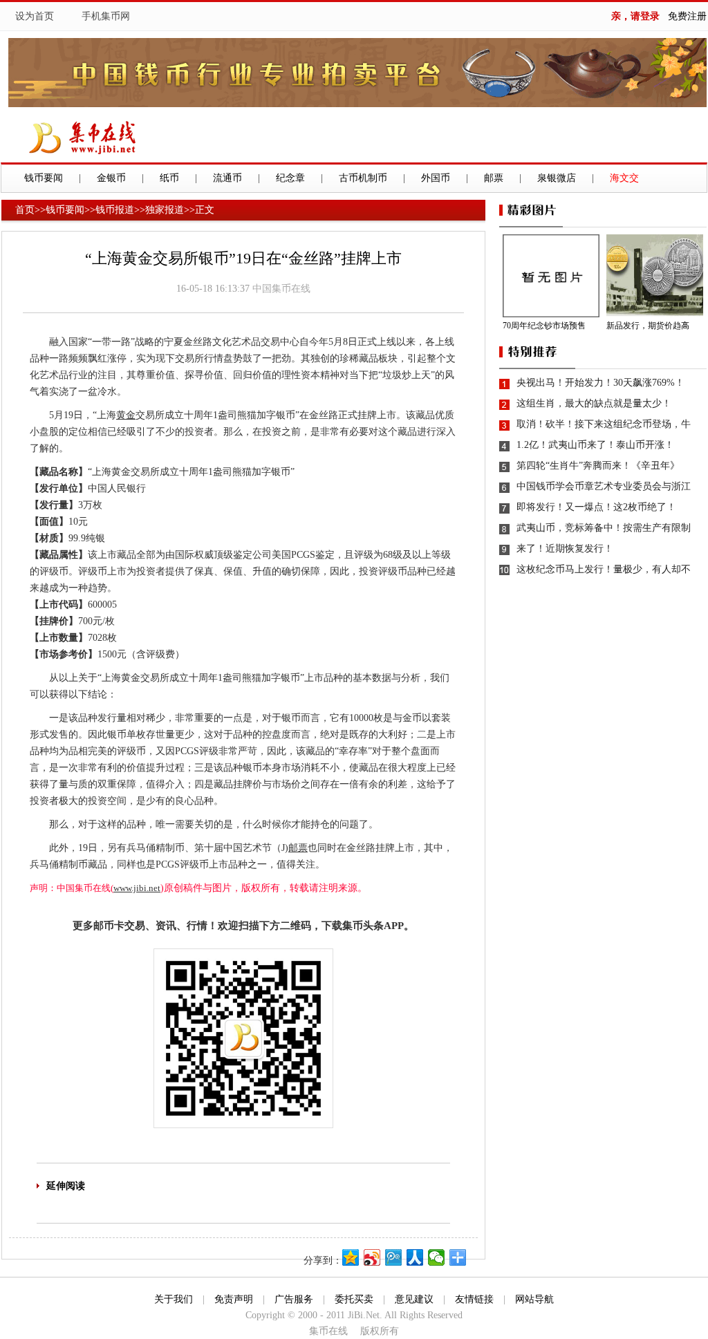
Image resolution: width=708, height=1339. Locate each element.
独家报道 (164, 210)
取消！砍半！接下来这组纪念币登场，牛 (603, 424)
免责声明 (233, 1299)
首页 (25, 210)
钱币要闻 (43, 178)
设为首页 (34, 16)
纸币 (169, 178)
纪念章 (290, 178)
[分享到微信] (436, 1257)
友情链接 (474, 1299)
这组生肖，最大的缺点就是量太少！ (593, 403)
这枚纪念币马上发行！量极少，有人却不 (603, 569)
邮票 (493, 178)
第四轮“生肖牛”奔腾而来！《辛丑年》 (598, 465)
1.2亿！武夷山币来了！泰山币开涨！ (595, 445)
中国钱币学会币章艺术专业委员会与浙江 (603, 486)
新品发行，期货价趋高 (647, 325)
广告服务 (293, 1299)
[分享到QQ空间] (351, 1257)
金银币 (111, 178)
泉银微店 (556, 178)
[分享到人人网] (415, 1257)
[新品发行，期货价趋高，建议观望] (656, 275)
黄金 (126, 415)
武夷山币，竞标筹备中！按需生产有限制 (603, 528)
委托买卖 (354, 1299)
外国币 (435, 178)
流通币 (227, 178)
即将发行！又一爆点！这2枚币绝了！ (596, 507)
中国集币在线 (281, 288)
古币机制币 (363, 178)
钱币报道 (114, 210)
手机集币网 (106, 16)
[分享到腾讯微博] (393, 1257)
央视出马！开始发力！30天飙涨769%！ (600, 382)
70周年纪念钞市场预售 (544, 325)
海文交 (624, 178)
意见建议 (414, 1299)
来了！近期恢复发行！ (564, 548)
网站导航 (534, 1299)
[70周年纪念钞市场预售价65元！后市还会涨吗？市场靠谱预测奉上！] (553, 275)
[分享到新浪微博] (372, 1257)
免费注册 (687, 16)
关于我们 (173, 1299)
